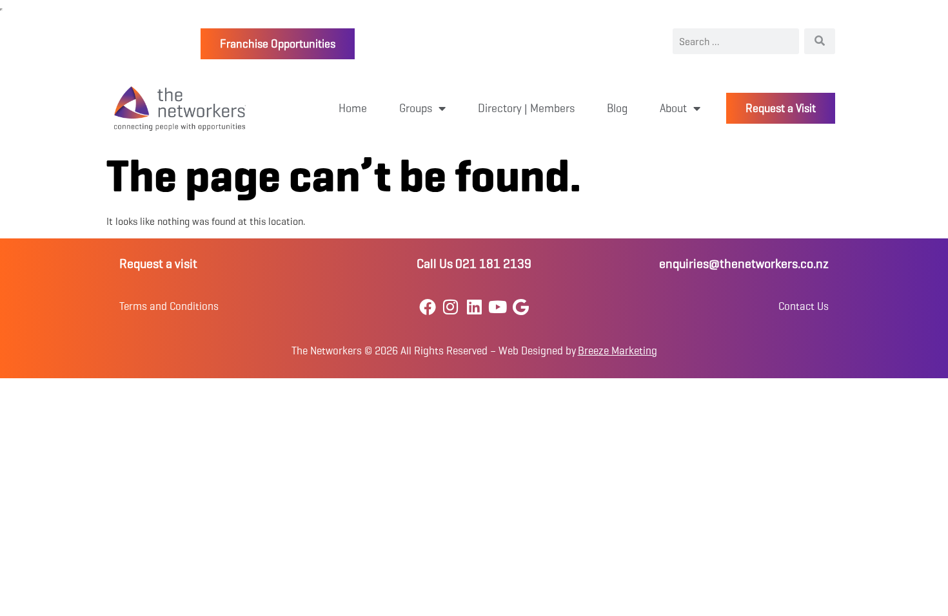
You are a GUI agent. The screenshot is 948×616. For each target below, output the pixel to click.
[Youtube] (498, 306)
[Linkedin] (474, 306)
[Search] (819, 41)
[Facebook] (427, 306)
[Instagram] (450, 306)
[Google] (521, 306)
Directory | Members (526, 108)
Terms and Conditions (169, 306)
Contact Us (803, 306)
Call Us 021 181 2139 (474, 264)
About (673, 108)
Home (353, 108)
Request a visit (158, 264)
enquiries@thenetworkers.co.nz (744, 264)
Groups (415, 108)
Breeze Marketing (617, 351)
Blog (617, 108)
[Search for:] (736, 41)
